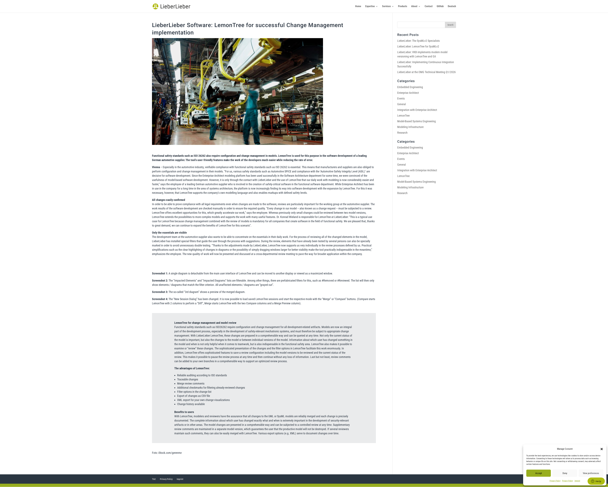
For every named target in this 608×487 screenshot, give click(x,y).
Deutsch (452, 6)
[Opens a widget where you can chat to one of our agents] (596, 481)
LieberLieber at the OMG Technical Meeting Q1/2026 (426, 72)
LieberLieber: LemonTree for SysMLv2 (418, 46)
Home (358, 6)
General (401, 104)
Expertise (370, 6)
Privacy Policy (555, 481)
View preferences (591, 473)
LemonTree (403, 115)
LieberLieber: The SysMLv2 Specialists (418, 40)
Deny (565, 473)
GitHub (440, 6)
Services (386, 6)
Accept (538, 473)
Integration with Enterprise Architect (417, 110)
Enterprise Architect (408, 92)
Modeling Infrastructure (410, 127)
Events (401, 98)
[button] (601, 449)
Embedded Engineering (410, 87)
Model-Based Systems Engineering (416, 121)
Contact (429, 6)
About (414, 6)
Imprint (577, 481)
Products (402, 6)
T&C (154, 479)
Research (402, 132)
